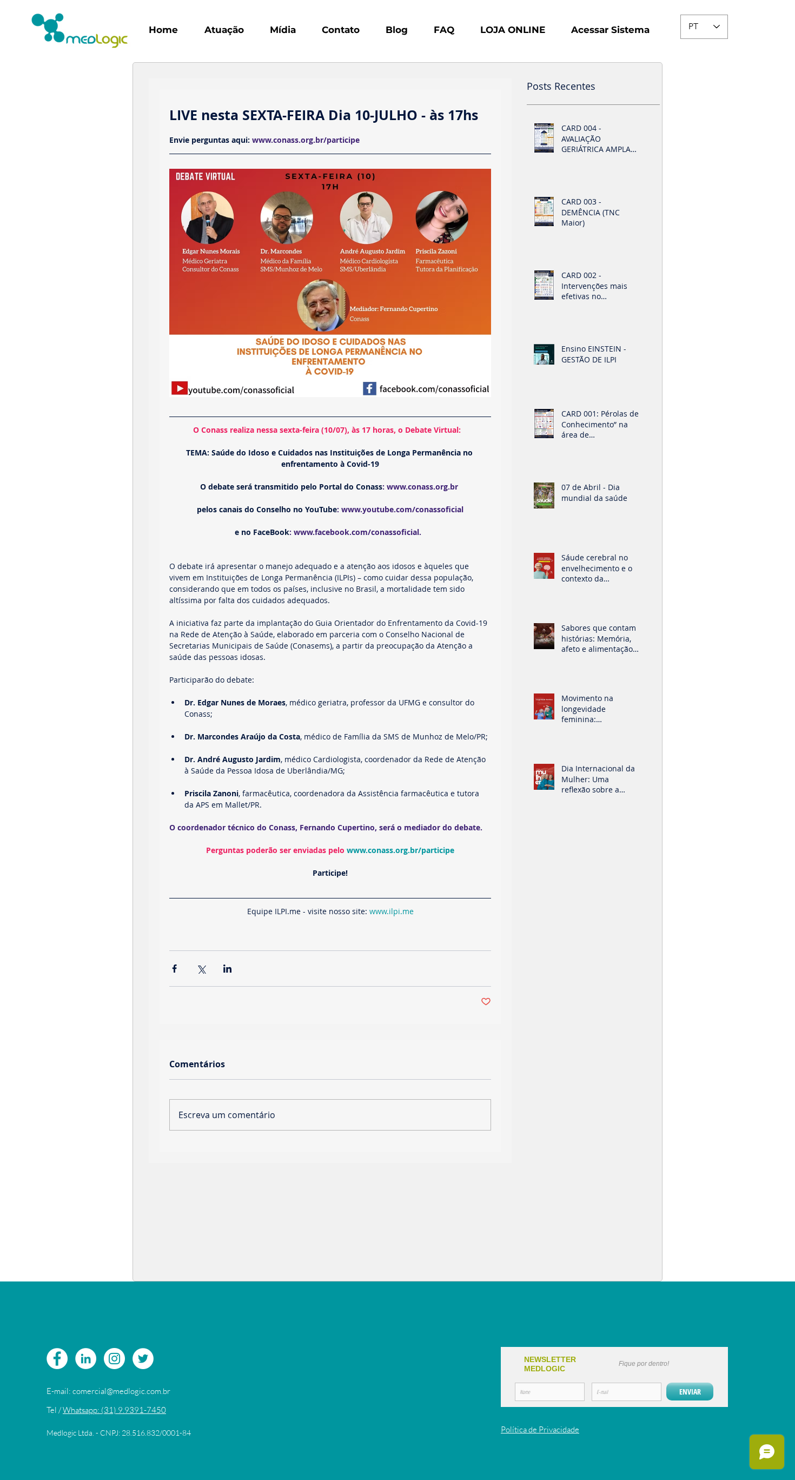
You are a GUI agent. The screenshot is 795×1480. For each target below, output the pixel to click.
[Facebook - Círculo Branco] (57, 1358)
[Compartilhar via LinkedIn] (227, 968)
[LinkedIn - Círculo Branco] (85, 1358)
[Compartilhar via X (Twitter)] (201, 968)
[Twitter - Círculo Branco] (143, 1358)
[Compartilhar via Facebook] (174, 968)
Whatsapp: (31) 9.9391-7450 (114, 1410)
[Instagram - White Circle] (114, 1358)
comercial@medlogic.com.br (121, 1391)
